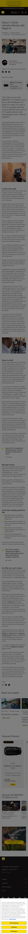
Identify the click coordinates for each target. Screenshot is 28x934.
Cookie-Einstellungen (14, 923)
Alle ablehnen (14, 927)
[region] (14, 916)
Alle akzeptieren (14, 931)
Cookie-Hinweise (12, 919)
